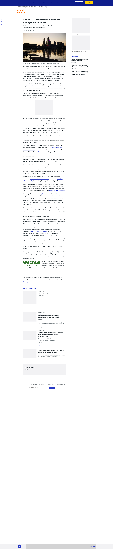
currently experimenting (40, 152)
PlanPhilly (41, 291)
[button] (19, 546)
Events (52, 3)
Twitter (30, 272)
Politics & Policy (21, 6)
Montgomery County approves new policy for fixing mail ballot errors (80, 60)
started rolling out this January (39, 231)
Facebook (28, 272)
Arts (48, 3)
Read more (27, 369)
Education (59, 3)
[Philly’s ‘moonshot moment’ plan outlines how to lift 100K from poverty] (29, 354)
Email (33, 272)
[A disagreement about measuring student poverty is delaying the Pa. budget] (29, 317)
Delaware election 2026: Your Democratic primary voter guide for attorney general (80, 66)
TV (43, 3)
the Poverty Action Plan (32, 86)
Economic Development (31, 6)
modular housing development (57, 190)
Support (65, 3)
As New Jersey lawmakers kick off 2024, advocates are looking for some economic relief (50, 334)
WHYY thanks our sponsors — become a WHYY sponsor (43, 115)
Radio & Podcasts (37, 3)
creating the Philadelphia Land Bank (39, 178)
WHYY (21, 2)
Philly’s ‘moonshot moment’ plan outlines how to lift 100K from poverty (51, 352)
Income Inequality (42, 6)
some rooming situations (40, 194)
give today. (25, 282)
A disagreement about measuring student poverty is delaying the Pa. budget (49, 317)
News (29, 3)
